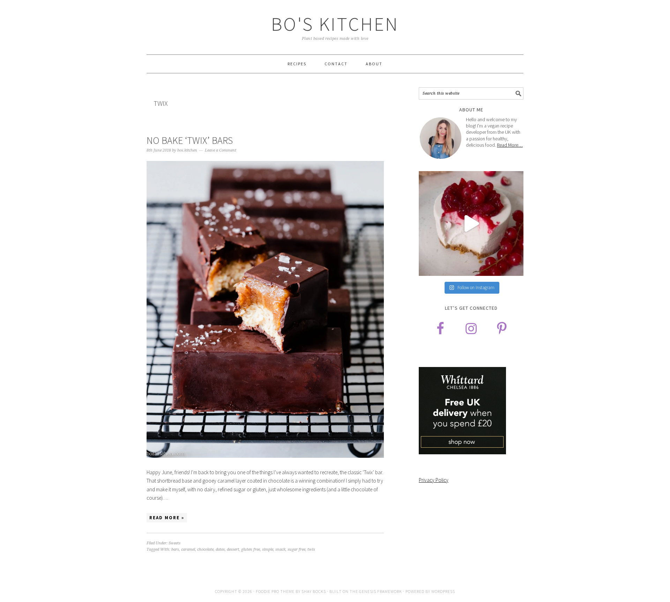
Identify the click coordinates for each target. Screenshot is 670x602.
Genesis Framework (380, 591)
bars (175, 549)
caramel (188, 549)
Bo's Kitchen (335, 24)
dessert (233, 549)
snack (280, 549)
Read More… (510, 145)
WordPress (443, 591)
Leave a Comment (220, 150)
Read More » (166, 518)
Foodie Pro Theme (275, 591)
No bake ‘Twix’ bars (190, 140)
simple (267, 549)
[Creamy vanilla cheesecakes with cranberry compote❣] (471, 223)
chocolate (205, 549)
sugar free (296, 549)
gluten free (250, 549)
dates (220, 549)
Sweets (174, 543)
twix (311, 549)
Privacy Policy (433, 480)
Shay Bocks (314, 591)
